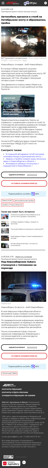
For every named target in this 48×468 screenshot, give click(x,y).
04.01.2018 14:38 (7, 9)
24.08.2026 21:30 (7, 257)
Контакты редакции (12, 389)
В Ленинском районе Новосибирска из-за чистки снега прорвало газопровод (25, 215)
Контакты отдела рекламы (15, 392)
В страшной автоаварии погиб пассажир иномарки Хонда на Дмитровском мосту (23, 155)
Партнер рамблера (21, 457)
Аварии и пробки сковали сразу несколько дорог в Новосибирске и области (24, 160)
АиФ (25, 60)
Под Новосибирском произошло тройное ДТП (27, 229)
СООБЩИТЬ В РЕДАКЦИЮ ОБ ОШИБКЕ (18, 395)
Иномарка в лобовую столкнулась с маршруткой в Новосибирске (21, 165)
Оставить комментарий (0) (24, 183)
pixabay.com (6, 303)
